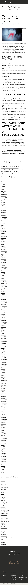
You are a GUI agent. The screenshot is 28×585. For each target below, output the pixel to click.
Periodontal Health (4, 513)
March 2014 (3, 412)
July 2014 (2, 406)
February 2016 (3, 375)
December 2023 (4, 231)
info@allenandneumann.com (9, 583)
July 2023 (2, 239)
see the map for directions (20, 145)
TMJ (2, 539)
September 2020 (4, 286)
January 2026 (3, 191)
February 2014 (3, 414)
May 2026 (3, 184)
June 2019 (3, 311)
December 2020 (4, 281)
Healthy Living (4, 502)
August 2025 (3, 199)
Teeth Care (3, 533)
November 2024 (4, 214)
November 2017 (4, 341)
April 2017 (3, 353)
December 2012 (4, 437)
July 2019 (2, 309)
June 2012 (3, 446)
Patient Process (23, 577)
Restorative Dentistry (5, 521)
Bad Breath (3, 481)
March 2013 (3, 432)
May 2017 (3, 351)
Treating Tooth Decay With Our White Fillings (10, 168)
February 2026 (3, 189)
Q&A (2, 520)
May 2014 (3, 409)
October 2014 (3, 401)
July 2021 (2, 270)
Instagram (13, 575)
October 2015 (3, 382)
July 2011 (2, 464)
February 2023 (3, 248)
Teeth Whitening (4, 536)
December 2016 (4, 359)
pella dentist (4, 153)
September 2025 (4, 197)
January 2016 (3, 377)
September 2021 (4, 267)
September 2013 (4, 422)
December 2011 (4, 456)
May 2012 (3, 448)
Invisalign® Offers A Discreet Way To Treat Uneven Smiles (12, 169)
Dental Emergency (4, 487)
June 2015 (3, 388)
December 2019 (4, 301)
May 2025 (3, 204)
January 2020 (3, 299)
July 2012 (2, 445)
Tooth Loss (3, 542)
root (13, 82)
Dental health (3, 489)
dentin (14, 151)
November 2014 (4, 400)
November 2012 (4, 438)
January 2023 (3, 249)
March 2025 (3, 207)
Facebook (13, 577)
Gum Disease (3, 500)
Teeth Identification (17, 150)
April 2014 (3, 411)
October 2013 (3, 421)
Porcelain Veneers (4, 515)
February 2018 (3, 336)
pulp (8, 153)
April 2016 (3, 372)
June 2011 (3, 466)
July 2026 (2, 181)
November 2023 (4, 233)
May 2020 (3, 293)
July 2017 (2, 348)
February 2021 (3, 278)
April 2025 (3, 205)
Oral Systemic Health (5, 510)
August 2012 (3, 443)
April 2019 (3, 314)
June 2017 (3, 349)
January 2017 (3, 357)
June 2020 (3, 291)
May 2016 (3, 370)
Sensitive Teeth (3, 525)
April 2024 (3, 225)
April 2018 (3, 333)
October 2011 (3, 459)
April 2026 (3, 186)
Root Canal (3, 523)
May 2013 (3, 429)
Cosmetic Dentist (4, 482)
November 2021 (4, 264)
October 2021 (3, 265)
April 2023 (3, 244)
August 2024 (3, 218)
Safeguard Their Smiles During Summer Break (10, 173)
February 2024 (3, 228)
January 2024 (3, 230)
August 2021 (3, 269)
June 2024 (3, 222)
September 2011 (4, 461)
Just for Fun (3, 507)
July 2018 (2, 328)
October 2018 (3, 324)
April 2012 (3, 450)
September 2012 (4, 442)
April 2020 (3, 294)
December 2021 (4, 262)
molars (24, 151)
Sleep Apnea (3, 526)
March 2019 (3, 315)
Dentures (2, 492)
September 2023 (4, 236)
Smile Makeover (4, 528)
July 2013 (2, 425)
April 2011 (3, 469)
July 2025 (2, 201)
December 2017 (4, 340)
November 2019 (4, 302)
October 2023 (3, 235)
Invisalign (2, 505)
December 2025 (4, 193)
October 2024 (3, 215)
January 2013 (3, 435)
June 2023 (3, 241)
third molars (12, 153)
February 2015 (3, 395)
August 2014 (3, 404)
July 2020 (2, 290)
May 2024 (3, 223)
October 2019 (3, 304)
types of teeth (18, 153)
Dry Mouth (3, 495)
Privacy (5, 575)
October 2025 (3, 196)
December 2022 (4, 251)
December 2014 (4, 398)
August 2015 (3, 385)
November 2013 (4, 419)
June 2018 (3, 330)
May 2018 (3, 332)
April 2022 (3, 256)
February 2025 (3, 209)
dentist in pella (19, 151)
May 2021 (3, 273)
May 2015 (3, 390)
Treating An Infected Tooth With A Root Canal (10, 166)
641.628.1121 (23, 583)
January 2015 (3, 396)
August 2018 (3, 327)
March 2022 (3, 257)
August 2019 (3, 307)
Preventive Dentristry (5, 518)
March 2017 (3, 354)
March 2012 (3, 451)
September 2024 (4, 217)
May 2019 (3, 312)
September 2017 (4, 345)
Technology (3, 531)
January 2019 (3, 319)
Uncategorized (3, 544)
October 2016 (3, 362)
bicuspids (6, 151)
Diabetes (2, 494)
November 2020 (4, 283)
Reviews (14, 579)
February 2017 (3, 356)
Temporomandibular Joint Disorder (8, 537)
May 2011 (3, 467)
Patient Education (4, 512)
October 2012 (3, 440)
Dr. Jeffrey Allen (5, 139)
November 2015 (4, 380)
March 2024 (3, 226)
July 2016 (2, 367)
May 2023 (3, 243)
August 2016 (3, 366)
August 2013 (3, 424)
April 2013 (3, 430)
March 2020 (3, 296)
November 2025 (4, 194)
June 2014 (3, 408)
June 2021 (3, 272)
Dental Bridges (3, 484)
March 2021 (3, 277)
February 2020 (3, 298)
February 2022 (3, 259)
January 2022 (3, 260)
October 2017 (3, 343)
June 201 (2, 472)
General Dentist (10, 150)
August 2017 (3, 346)
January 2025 (3, 210)
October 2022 (3, 254)
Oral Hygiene (3, 508)
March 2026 (3, 188)
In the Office (3, 503)
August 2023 (3, 238)
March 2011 (3, 471)
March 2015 (3, 393)
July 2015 (2, 387)
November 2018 (4, 322)
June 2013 (3, 427)
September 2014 (4, 403)
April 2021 (3, 275)
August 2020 (3, 288)
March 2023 (3, 246)
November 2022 (4, 252)
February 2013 (3, 433)
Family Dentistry (4, 497)
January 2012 (3, 454)
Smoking (2, 529)
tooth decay (17, 75)
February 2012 (3, 453)
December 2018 (4, 320)
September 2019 (4, 306)
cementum (11, 151)
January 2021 (3, 280)
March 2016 (3, 374)
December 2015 (4, 379)
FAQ (22, 575)
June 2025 (3, 202)
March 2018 (3, 335)
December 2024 (4, 212)
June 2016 (3, 369)
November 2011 (4, 458)
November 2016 (4, 361)
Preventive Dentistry (5, 516)
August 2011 (3, 463)
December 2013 (4, 417)
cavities (14, 119)
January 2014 (3, 416)
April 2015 (3, 391)
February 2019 (3, 317)
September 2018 (4, 325)
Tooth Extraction (4, 541)
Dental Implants (4, 491)
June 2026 (3, 183)
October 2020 (3, 285)
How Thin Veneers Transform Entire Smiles (9, 171)
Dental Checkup (4, 486)
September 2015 (4, 383)
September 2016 (4, 364)
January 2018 (3, 338)
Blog (22, 579)
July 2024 (2, 220)
